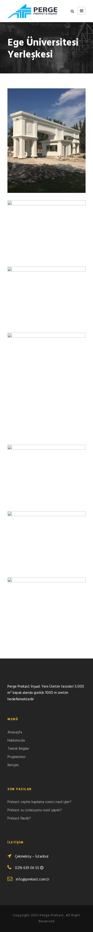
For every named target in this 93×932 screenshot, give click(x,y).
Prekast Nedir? (19, 819)
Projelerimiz (16, 757)
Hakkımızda (16, 741)
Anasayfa (14, 732)
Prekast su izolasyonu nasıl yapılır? (34, 810)
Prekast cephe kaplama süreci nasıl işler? (39, 802)
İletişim (13, 765)
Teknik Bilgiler (18, 749)
